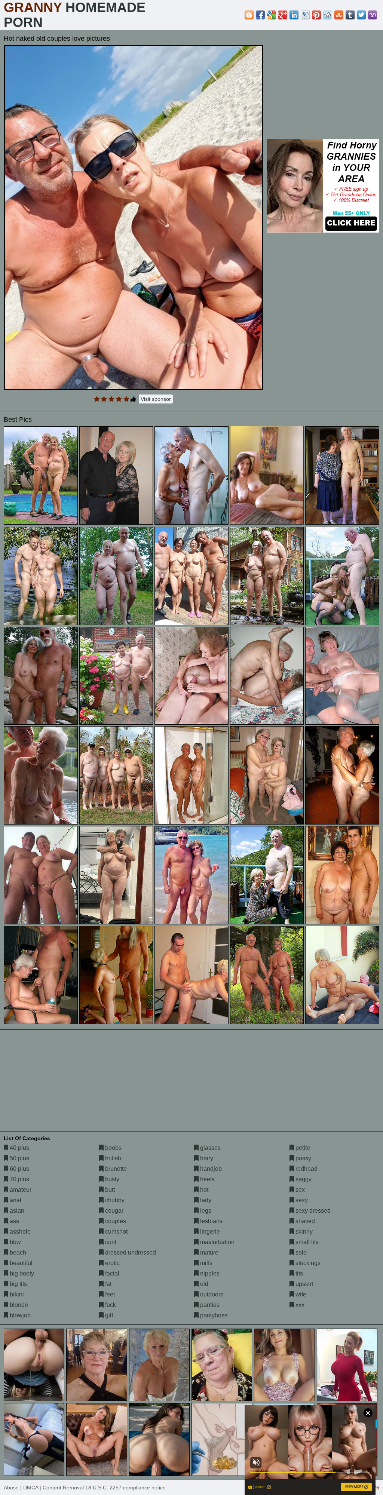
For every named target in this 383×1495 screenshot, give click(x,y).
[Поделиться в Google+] (282, 14)
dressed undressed (130, 1252)
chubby (114, 1200)
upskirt (303, 1284)
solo (300, 1252)
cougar (113, 1210)
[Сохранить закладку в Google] (271, 14)
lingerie (209, 1231)
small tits (306, 1242)
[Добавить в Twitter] (361, 14)
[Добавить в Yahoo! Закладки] (372, 14)
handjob (210, 1169)
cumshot (116, 1231)
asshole (19, 1231)
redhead (306, 1169)
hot (203, 1190)
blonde (18, 1305)
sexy (301, 1200)
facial (111, 1273)
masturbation (217, 1242)
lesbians (211, 1221)
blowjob (19, 1315)
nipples (209, 1273)
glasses (210, 1148)
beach (17, 1252)
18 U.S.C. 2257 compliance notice (125, 1488)
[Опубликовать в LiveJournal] (305, 14)
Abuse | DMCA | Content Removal (44, 1488)
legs (205, 1210)
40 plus (18, 1148)
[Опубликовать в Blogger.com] (249, 14)
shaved (304, 1221)
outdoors (211, 1294)
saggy (303, 1179)
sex (299, 1190)
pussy (302, 1158)
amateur (19, 1190)
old (203, 1284)
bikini (16, 1294)
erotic (112, 1263)
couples (115, 1221)
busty (111, 1179)
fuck (110, 1305)
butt (109, 1190)
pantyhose (213, 1315)
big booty (21, 1273)
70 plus (18, 1179)
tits (298, 1273)
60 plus (18, 1169)
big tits (17, 1284)
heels (207, 1179)
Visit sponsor (156, 399)
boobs (113, 1148)
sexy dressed (312, 1210)
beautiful (20, 1263)
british (112, 1158)
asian (16, 1210)
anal (14, 1200)
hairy (206, 1158)
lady (205, 1200)
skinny (303, 1231)
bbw (14, 1242)
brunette (115, 1169)
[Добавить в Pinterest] (316, 14)
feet (109, 1294)
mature (208, 1252)
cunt (110, 1242)
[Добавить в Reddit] (327, 14)
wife (300, 1294)
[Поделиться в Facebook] (260, 14)
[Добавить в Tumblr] (350, 14)
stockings (307, 1263)
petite (302, 1148)
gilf (108, 1315)
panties (209, 1305)
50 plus (18, 1158)
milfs (205, 1263)
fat (107, 1284)
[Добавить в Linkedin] (293, 14)
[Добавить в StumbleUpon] (338, 14)
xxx (299, 1305)
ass (13, 1221)
